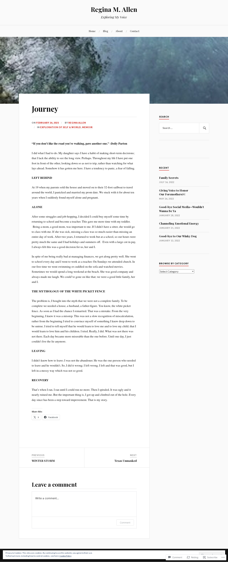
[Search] (204, 128)
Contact (134, 31)
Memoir (87, 127)
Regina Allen (77, 122)
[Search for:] (184, 128)
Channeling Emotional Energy (179, 223)
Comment (125, 522)
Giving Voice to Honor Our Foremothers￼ (173, 192)
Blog (105, 31)
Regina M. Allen (114, 9)
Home (92, 31)
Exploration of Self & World (60, 127)
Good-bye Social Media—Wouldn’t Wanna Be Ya (181, 209)
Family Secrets (168, 177)
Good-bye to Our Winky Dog (178, 236)
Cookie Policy (65, 556)
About (119, 31)
